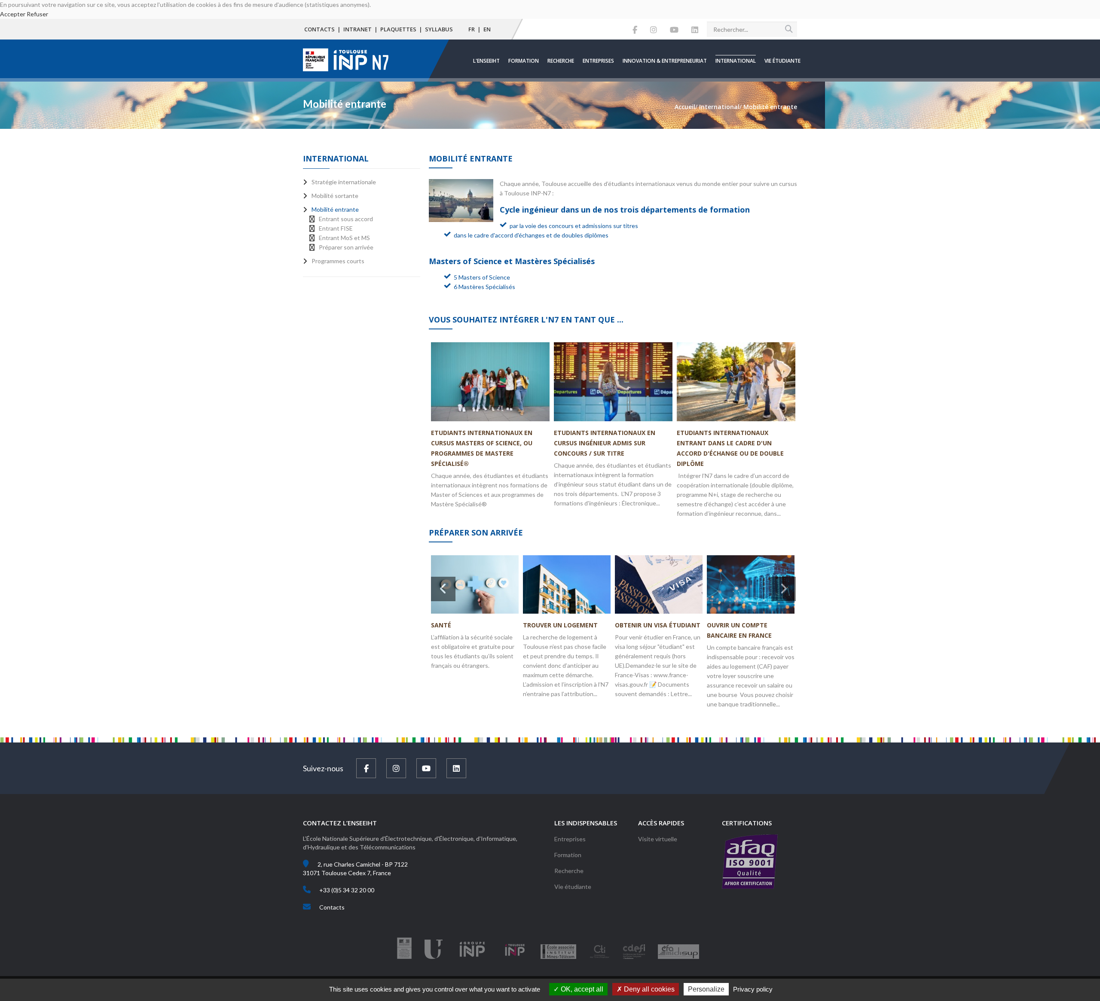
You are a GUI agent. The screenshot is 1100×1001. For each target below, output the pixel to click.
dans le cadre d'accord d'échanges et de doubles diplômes (531, 235)
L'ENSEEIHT (486, 60)
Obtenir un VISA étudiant (657, 625)
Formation (523, 60)
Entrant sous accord (346, 218)
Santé (441, 625)
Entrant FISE (336, 228)
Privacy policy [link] (753, 989)
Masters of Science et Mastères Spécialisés (513, 261)
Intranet (357, 29)
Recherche (560, 60)
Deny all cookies (648, 989)
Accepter (12, 14)
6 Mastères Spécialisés (484, 286)
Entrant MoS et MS (344, 237)
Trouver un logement (560, 625)
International (735, 60)
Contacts (319, 29)
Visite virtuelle (657, 839)
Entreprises (598, 60)
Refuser (37, 14)
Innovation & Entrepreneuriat (665, 60)
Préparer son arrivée (346, 247)
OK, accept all (581, 989)
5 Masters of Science (482, 277)
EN (487, 29)
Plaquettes (398, 29)
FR (471, 29)
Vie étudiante (782, 60)
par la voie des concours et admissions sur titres (574, 225)
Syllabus (439, 29)
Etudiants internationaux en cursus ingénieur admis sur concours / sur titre (604, 443)
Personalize (706, 989)
